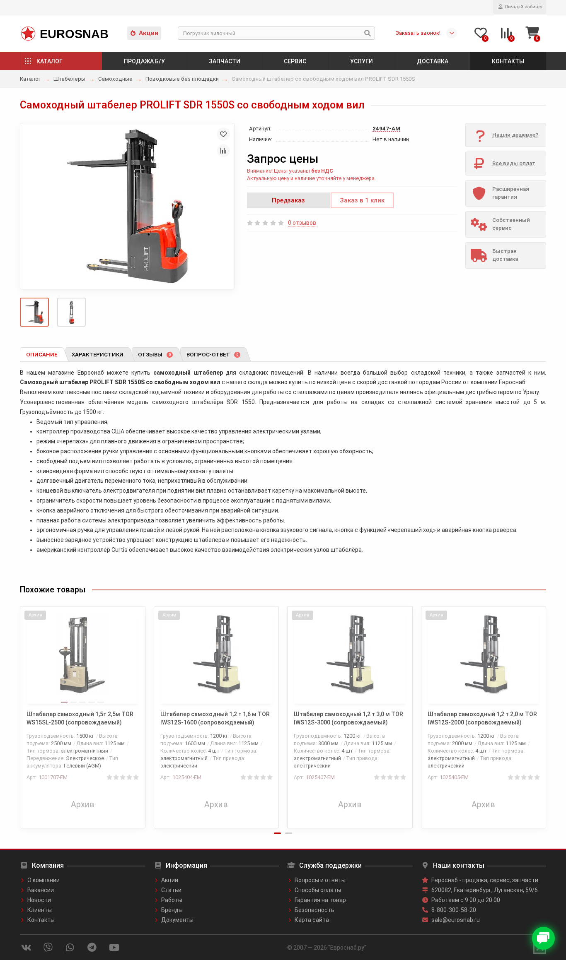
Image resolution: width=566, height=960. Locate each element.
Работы (171, 900)
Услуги (361, 61)
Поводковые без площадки (182, 79)
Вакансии (40, 890)
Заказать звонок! (418, 33)
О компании (43, 880)
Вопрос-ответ (212, 354)
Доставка (432, 61)
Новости (39, 900)
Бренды (172, 910)
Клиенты (39, 910)
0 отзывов (302, 222)
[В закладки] (223, 134)
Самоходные (115, 79)
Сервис (295, 61)
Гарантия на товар (320, 900)
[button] (277, 833)
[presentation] (21, 712)
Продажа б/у (144, 61)
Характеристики (97, 354)
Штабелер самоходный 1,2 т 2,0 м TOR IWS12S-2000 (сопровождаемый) (482, 718)
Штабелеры (69, 79)
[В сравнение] (223, 150)
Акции (148, 33)
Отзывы (154, 354)
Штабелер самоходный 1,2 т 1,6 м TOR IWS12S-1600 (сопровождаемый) (215, 718)
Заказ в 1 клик (362, 200)
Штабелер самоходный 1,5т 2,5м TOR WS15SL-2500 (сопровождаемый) (80, 718)
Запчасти (224, 61)
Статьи (171, 890)
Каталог (49, 61)
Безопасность (314, 910)
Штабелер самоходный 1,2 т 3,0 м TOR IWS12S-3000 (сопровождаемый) (348, 718)
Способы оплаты (318, 890)
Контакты (508, 61)
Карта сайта (312, 920)
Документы (177, 920)
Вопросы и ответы (320, 880)
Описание (41, 354)
